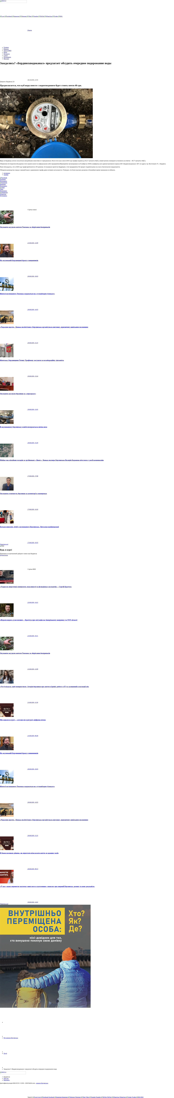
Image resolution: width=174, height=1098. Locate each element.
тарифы (6, 174)
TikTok (109, 1097)
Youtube (98, 1097)
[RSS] (60, 16)
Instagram (65, 1097)
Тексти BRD (7, 50)
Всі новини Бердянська (11, 1038)
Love (39, 1097)
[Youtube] (35, 16)
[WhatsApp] (48, 16)
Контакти (7, 1080)
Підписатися (4, 555)
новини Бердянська (42, 1083)
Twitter (134, 1097)
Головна (6, 47)
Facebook (51, 1097)
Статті (6, 55)
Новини (6, 49)
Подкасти (7, 54)
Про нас (6, 1078)
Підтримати (7, 57)
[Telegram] (23, 16)
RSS (141, 1097)
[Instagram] (16, 16)
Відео (5, 52)
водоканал (7, 173)
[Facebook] (8, 16)
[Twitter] (55, 16)
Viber (87, 1097)
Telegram (78, 1097)
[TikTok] (41, 16)
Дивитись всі (4, 544)
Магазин (6, 59)
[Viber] (29, 16)
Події (5, 1053)
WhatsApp (122, 1097)
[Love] (2, 16)
